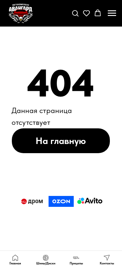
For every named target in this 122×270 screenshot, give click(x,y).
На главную (61, 140)
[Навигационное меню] (112, 13)
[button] (75, 13)
